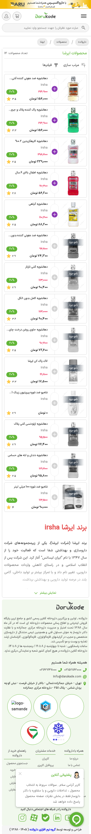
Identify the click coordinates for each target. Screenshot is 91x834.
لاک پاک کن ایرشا (38, 361)
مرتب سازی (71, 65)
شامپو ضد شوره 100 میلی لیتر (31, 487)
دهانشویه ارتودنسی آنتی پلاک (31, 424)
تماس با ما (74, 765)
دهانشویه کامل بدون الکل (33, 298)
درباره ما (74, 759)
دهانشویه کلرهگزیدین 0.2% (31, 141)
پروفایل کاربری (45, 765)
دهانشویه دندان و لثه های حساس (28, 455)
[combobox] (43, 28)
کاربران (45, 759)
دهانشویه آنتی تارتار (36, 267)
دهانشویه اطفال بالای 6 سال (31, 172)
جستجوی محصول (17, 763)
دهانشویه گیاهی (38, 204)
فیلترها (47, 65)
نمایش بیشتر (48, 593)
